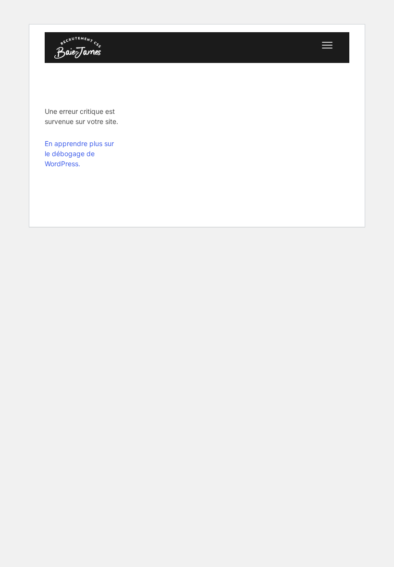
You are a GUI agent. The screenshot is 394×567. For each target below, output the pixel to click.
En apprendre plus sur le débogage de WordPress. (79, 153)
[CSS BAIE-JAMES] (77, 46)
